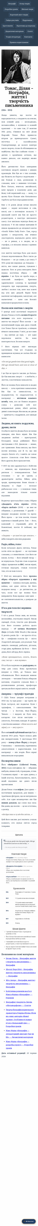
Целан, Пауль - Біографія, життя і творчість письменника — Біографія (21, 961)
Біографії (12, 4)
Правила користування (19, 42)
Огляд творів (24, 4)
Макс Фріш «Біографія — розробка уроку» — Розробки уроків (19, 1044)
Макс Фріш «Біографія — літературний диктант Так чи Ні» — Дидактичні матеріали (20, 1033)
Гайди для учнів (12, 20)
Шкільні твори (27, 9)
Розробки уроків (11, 9)
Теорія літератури (13, 37)
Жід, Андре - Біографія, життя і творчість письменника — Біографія (20, 983)
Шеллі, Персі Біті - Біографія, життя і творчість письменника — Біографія (21, 972)
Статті (30, 31)
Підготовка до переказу (26, 26)
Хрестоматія (8, 26)
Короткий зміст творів (19, 15)
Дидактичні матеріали (14, 31)
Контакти (28, 37)
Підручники (27, 20)
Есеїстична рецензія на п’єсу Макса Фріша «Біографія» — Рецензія (19, 994)
